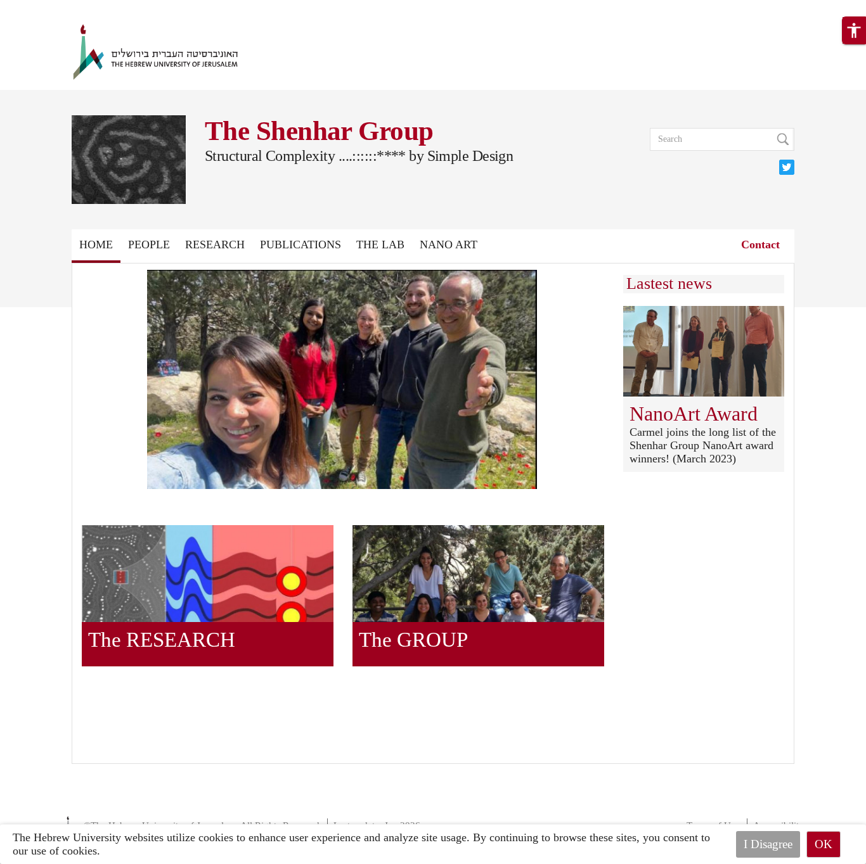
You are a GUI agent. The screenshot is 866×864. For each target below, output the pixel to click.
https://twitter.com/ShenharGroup (786, 166)
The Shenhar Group (319, 131)
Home (96, 244)
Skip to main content (48, 7)
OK (823, 844)
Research (215, 244)
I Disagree (768, 844)
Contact (760, 244)
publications (300, 244)
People (149, 244)
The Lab (380, 244)
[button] (854, 30)
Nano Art (448, 244)
